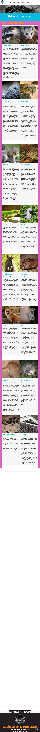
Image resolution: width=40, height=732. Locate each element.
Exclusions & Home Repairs (34, 2)
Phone (11, 2)
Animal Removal (21, 2)
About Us (15, 2)
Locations (27, 2)
